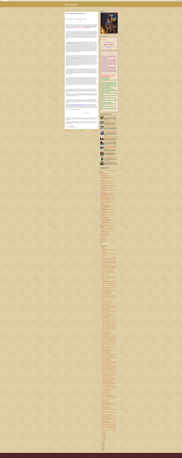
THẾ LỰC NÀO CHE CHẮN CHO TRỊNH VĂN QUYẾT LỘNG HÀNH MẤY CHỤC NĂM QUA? (110, 132)
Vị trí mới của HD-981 (105, 393)
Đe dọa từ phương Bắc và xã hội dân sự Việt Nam (109, 296)
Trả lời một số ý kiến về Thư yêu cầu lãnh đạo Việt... (109, 266)
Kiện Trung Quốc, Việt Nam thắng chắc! (107, 303)
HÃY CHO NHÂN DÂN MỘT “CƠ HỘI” (106, 212)
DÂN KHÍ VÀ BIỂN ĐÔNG (105, 351)
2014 (102, 247)
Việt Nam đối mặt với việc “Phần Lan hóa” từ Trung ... (109, 338)
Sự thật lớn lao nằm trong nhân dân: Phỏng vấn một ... (109, 287)
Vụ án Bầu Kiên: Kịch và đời (106, 390)
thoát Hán (76, 127)
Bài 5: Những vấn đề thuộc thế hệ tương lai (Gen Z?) (108, 181)
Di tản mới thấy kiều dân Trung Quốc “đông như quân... (109, 261)
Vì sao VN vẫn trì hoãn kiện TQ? (106, 399)
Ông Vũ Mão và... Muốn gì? (105, 317)
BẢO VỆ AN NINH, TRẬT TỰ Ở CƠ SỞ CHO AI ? (107, 196)
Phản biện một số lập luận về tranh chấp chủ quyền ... (109, 327)
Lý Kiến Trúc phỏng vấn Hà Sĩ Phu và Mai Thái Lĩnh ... (109, 357)
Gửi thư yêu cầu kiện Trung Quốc (106, 355)
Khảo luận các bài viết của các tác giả (107, 300)
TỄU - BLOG (103, 189)
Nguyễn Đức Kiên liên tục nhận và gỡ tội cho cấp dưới (109, 368)
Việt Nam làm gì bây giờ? (105, 313)
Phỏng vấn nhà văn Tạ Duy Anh (106, 288)
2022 (102, 450)
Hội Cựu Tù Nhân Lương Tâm (105, 201)
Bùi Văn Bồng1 (103, 214)
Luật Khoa (102, 172)
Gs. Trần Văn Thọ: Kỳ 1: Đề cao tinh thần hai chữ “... (109, 295)
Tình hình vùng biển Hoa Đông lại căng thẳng (108, 385)
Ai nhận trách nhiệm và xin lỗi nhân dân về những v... (109, 374)
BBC (102, 169)
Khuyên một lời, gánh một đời (105, 173)
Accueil (81, 130)
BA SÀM (102, 227)
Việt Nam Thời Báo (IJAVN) (105, 219)
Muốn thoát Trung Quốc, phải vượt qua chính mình (109, 418)
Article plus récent (68, 130)
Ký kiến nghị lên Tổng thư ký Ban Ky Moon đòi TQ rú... (109, 258)
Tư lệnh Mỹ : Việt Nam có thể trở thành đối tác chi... (109, 341)
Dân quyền (71, 4)
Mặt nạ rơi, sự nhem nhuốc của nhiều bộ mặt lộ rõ (109, 337)
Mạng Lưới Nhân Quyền (104, 233)
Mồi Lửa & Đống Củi (104, 252)
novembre (103, 438)
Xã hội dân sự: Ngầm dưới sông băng (107, 369)
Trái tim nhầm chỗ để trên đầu (106, 352)
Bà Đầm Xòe (103, 203)
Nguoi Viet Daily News (104, 177)
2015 (102, 441)
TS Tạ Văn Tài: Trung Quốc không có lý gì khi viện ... (109, 378)
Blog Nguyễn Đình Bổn (104, 217)
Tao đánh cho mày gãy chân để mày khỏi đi (108, 379)
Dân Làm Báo (103, 239)
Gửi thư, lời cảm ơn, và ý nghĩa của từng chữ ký (108, 375)
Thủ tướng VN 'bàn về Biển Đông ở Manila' (108, 271)
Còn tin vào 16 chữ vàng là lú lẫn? (106, 332)
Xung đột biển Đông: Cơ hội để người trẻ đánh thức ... (109, 356)
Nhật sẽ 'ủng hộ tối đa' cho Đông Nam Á (107, 415)
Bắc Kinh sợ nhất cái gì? (105, 348)
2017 (102, 444)
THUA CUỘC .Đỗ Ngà (104, 204)
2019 (102, 446)
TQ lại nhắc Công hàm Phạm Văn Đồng (107, 270)
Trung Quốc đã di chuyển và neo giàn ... (107, 380)
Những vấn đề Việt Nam (104, 198)
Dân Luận (102, 236)
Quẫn (102, 275)
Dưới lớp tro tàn (104, 299)
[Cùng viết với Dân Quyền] (108, 41)
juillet (103, 433)
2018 (102, 445)
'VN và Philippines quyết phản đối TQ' (107, 291)
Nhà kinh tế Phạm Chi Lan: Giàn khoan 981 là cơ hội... (109, 305)
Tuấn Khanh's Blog (104, 187)
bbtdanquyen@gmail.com (109, 44)
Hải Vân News (103, 230)
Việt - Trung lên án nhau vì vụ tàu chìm (107, 389)
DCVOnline (102, 182)
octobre (103, 437)
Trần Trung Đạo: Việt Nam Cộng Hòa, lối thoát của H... (109, 424)
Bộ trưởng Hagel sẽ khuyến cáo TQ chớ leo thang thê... (109, 417)
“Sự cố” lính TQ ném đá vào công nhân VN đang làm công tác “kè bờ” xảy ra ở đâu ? (108, 199)
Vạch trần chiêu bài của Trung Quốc (107, 406)
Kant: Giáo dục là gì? (105, 342)
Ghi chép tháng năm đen (105, 255)
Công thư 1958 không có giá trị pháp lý (107, 364)
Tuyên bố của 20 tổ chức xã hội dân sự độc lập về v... (109, 249)
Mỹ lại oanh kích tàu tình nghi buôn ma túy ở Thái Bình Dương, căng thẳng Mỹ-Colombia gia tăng (108, 194)
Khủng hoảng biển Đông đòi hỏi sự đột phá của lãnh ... (109, 272)
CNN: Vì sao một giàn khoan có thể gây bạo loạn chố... (109, 361)
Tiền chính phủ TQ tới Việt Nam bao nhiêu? (106, 220)
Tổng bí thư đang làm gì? (105, 400)
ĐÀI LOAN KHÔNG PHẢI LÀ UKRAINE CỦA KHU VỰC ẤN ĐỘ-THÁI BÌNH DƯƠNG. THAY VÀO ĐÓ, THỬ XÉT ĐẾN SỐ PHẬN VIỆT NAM (110, 147)
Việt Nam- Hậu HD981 (105, 309)
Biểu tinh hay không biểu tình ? (106, 322)
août (102, 434)
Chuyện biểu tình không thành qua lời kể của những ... (109, 265)
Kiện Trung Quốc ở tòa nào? (106, 407)
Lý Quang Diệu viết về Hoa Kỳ (106, 411)
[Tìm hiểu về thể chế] (109, 53)
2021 (102, 449)
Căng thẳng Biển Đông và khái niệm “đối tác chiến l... (109, 403)
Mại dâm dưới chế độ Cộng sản (106, 304)
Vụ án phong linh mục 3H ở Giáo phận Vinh (106, 188)
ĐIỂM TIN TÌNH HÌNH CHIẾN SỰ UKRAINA (110, 141)
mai (102, 248)
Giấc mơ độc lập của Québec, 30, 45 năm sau (107, 183)
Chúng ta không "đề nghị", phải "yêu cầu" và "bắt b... (109, 430)
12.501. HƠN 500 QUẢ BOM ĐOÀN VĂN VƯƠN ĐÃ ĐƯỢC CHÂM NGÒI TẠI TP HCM (108, 228)
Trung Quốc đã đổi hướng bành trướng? (107, 333)
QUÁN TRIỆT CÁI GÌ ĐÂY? (105, 312)
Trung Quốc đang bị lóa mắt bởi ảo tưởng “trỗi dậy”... (109, 336)
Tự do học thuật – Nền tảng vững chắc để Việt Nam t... (109, 316)
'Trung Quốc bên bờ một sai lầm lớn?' (107, 347)
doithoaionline (103, 192)
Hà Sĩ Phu (72, 127)
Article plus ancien (94, 130)
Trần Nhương (103, 241)
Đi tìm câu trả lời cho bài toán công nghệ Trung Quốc (109, 425)
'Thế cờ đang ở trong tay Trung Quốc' (107, 414)
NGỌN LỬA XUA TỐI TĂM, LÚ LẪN (107, 360)
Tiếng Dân (102, 180)
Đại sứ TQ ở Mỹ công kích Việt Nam (107, 292)
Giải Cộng (69, 127)
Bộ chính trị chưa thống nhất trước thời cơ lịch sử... (109, 419)
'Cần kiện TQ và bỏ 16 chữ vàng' (106, 394)
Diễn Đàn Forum (103, 238)
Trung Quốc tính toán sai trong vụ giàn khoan (108, 276)
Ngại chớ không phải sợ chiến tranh (109, 152)
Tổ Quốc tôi (103, 264)
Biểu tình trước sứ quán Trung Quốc (107, 308)
